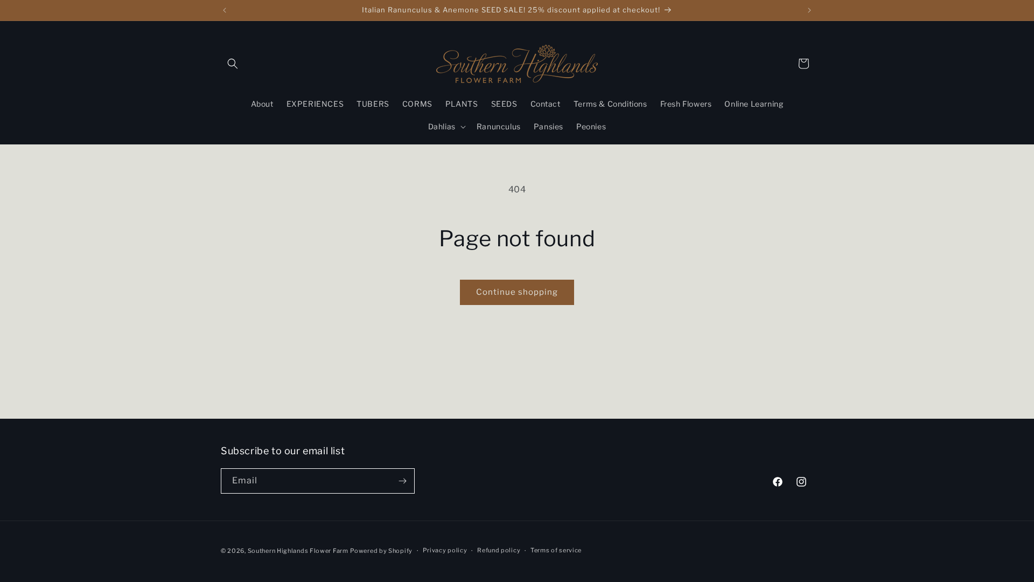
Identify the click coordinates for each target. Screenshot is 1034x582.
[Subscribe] (402, 481)
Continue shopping (517, 292)
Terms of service (556, 550)
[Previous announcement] (224, 10)
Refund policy (498, 550)
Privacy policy (445, 550)
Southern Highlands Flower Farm (298, 551)
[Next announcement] (809, 10)
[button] (232, 63)
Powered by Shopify (381, 551)
